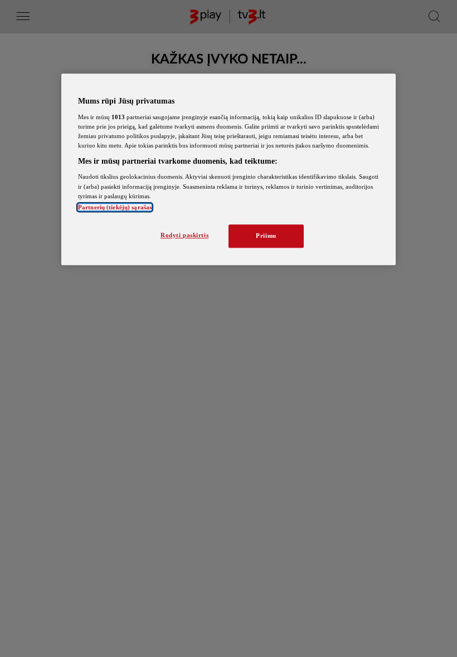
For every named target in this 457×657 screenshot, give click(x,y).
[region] (228, 169)
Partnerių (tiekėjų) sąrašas (115, 207)
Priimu (266, 235)
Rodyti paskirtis (184, 235)
